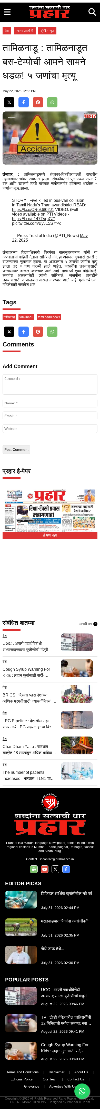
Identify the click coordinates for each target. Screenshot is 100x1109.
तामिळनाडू (9, 317)
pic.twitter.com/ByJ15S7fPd (37, 223)
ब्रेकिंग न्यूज (47, 31)
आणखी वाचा (87, 624)
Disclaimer (56, 1072)
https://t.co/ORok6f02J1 (33, 209)
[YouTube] (44, 869)
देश (7, 31)
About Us (81, 1072)
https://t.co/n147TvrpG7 (33, 219)
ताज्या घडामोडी (24, 31)
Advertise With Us (62, 1086)
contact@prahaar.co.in (58, 859)
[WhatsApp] (52, 102)
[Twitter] (9, 102)
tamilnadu (26, 317)
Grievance (31, 1086)
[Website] (34, 869)
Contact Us (75, 1079)
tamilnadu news (49, 317)
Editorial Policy (22, 1079)
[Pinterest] (38, 102)
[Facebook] (23, 102)
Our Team (50, 1079)
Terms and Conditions (22, 1072)
